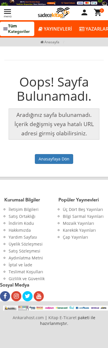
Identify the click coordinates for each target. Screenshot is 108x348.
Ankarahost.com (28, 317)
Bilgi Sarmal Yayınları (83, 216)
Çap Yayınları (75, 237)
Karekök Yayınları (79, 230)
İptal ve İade (20, 264)
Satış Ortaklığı (22, 216)
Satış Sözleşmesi (24, 251)
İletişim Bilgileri (24, 209)
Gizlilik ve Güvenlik (27, 278)
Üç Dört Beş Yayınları (83, 209)
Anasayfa (51, 42)
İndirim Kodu (21, 223)
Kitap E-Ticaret (62, 317)
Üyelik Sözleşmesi (26, 244)
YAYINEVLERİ (57, 29)
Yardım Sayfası (23, 237)
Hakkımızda (20, 230)
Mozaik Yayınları (78, 223)
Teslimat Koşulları (26, 271)
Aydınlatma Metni (26, 258)
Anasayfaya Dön (54, 159)
